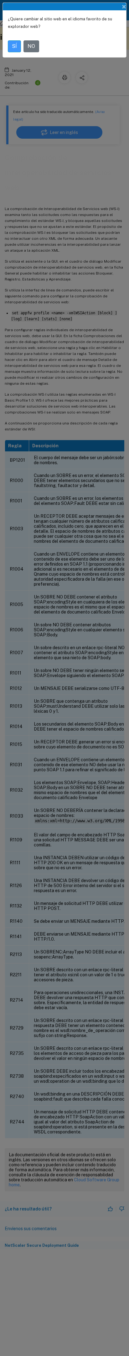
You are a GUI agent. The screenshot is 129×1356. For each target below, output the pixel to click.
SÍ (14, 46)
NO (31, 46)
